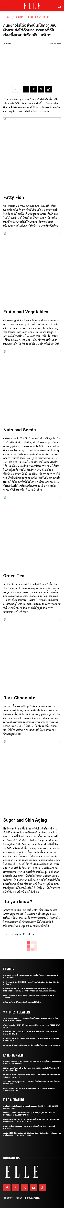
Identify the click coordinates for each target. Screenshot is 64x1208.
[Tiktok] (42, 1187)
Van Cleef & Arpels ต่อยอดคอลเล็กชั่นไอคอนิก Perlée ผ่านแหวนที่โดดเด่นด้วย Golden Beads (30, 1019)
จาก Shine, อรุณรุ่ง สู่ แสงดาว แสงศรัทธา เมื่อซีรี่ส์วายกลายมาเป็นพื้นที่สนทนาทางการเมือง (31, 1082)
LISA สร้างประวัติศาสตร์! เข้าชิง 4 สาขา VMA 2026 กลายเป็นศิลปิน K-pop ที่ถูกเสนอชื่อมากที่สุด (31, 1069)
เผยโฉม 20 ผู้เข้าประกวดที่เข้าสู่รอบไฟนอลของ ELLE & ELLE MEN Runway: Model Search (31, 1107)
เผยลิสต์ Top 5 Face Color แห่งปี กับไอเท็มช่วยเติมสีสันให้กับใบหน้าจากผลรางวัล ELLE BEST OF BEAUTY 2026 (31, 1120)
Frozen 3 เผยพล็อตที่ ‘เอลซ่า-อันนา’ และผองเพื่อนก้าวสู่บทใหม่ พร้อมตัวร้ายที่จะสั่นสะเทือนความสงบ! (31, 1076)
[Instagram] (15, 1187)
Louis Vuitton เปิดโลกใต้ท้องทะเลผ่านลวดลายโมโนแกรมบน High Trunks (28, 996)
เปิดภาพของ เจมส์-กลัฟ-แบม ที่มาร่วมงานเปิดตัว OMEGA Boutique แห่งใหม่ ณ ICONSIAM (30, 1033)
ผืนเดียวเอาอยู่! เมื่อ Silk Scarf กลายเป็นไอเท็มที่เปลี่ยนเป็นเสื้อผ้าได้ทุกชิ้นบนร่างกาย (31, 983)
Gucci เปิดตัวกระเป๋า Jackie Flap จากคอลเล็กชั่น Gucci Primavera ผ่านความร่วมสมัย (31, 976)
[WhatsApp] (48, 89)
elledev (7, 43)
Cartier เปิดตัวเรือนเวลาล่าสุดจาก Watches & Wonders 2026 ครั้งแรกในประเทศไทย (31, 1039)
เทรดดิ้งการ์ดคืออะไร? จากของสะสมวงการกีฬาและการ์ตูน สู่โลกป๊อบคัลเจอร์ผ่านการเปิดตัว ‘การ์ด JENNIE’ (32, 1062)
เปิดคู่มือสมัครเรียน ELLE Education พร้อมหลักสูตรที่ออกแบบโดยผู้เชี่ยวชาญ (29, 1127)
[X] (33, 89)
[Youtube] (33, 1187)
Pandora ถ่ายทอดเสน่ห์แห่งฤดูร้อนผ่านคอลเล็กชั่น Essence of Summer (31, 1045)
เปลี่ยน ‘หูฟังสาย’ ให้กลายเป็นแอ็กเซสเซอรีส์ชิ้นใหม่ (22, 1002)
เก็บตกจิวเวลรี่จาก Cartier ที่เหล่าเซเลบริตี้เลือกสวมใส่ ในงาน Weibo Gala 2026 (31, 1026)
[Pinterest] (41, 89)
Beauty (19, 17)
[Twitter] (24, 1187)
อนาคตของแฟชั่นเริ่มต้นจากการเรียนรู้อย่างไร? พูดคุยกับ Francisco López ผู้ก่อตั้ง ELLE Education (29, 1114)
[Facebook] (26, 89)
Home (8, 17)
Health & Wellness (38, 17)
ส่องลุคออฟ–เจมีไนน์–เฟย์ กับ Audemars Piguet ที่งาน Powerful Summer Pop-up (29, 1089)
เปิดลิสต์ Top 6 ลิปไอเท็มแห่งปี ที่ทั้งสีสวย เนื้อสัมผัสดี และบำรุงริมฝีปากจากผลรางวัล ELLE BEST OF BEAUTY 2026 (32, 1134)
